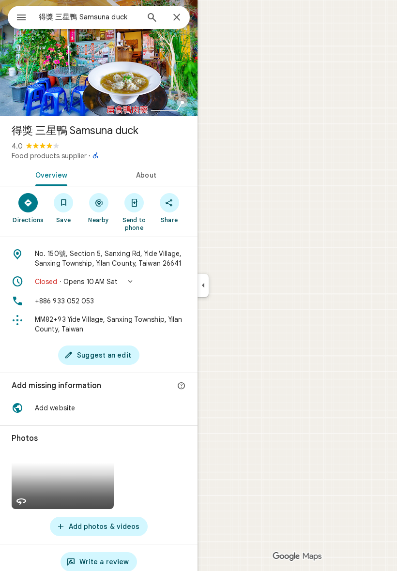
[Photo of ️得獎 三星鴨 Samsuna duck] (99, 58)
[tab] (49, 174)
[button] (99, 281)
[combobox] (88, 17)
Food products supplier (49, 155)
